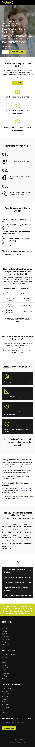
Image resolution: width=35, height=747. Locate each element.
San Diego (4, 676)
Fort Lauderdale (6, 673)
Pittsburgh (5, 696)
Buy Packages (6, 634)
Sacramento (5, 704)
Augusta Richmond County (9, 654)
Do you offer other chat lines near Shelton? (16, 589)
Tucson (4, 712)
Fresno (4, 662)
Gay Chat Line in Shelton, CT (10, 25)
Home (4, 21)
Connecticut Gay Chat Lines (10, 23)
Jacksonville (5, 667)
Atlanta (4, 665)
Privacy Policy (5, 642)
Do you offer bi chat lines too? (14, 582)
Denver (4, 709)
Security (14, 739)
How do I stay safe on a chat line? (15, 595)
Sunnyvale (5, 691)
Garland (4, 670)
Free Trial (4, 631)
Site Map (20, 739)
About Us (4, 628)
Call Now (17, 82)
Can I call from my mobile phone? (15, 577)
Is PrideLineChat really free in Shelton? (14, 571)
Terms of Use (5, 644)
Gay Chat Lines (12, 21)
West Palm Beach (6, 701)
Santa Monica (5, 693)
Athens (4, 699)
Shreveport (5, 678)
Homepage (5, 626)
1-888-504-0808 (25, 490)
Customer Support (7, 639)
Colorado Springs (6, 688)
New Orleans (5, 707)
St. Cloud (4, 657)
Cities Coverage (6, 636)
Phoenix (4, 659)
